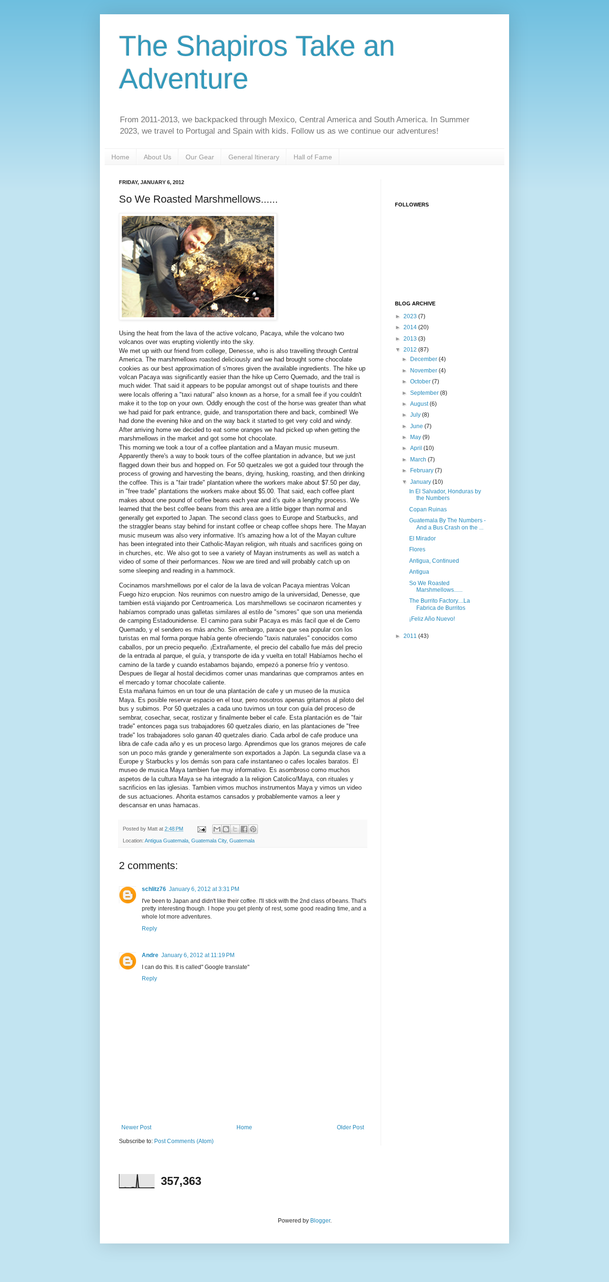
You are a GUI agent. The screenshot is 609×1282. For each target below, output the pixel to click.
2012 (410, 349)
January (421, 482)
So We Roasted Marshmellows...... (435, 586)
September (425, 393)
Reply (149, 928)
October (421, 381)
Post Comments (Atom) (184, 1141)
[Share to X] (235, 829)
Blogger (320, 1220)
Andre (150, 955)
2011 (410, 636)
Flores (417, 549)
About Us (157, 157)
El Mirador (422, 538)
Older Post (350, 1127)
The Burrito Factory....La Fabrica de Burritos (439, 604)
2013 (410, 338)
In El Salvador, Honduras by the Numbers (445, 494)
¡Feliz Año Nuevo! (432, 619)
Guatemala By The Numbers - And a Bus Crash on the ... (447, 523)
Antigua (419, 571)
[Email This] (217, 829)
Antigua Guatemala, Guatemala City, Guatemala (200, 840)
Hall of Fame (313, 157)
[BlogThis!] (226, 829)
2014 (410, 327)
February (422, 470)
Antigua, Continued (434, 561)
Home (120, 157)
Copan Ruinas (428, 509)
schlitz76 (154, 889)
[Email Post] (201, 829)
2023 (410, 316)
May (416, 437)
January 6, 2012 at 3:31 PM (204, 889)
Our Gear (200, 157)
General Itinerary (253, 157)
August (420, 404)
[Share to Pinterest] (253, 829)
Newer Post (136, 1127)
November (424, 370)
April (416, 448)
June (417, 426)
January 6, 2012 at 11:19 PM (198, 955)
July (416, 414)
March (419, 459)
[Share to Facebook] (244, 829)
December (424, 359)
